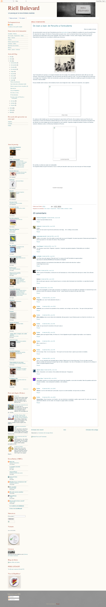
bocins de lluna (13, 476)
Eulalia (38, 297)
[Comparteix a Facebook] (59, 206)
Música (9, 47)
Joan (38, 287)
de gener (13, 105)
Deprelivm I (18, 301)
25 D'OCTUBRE (19, 323)
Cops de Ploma (13, 471)
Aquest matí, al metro (14, 336)
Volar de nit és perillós (15, 273)
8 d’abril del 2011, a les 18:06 (48, 388)
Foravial (12, 311)
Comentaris (12, 599)
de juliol (13, 73)
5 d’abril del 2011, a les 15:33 (47, 279)
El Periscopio (13, 267)
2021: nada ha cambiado (15, 269)
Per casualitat (13, 487)
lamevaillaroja (13, 495)
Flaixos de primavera (15, 82)
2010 (11, 108)
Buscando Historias (14, 229)
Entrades (11, 596)
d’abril (12, 80)
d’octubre (13, 67)
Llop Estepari (40, 246)
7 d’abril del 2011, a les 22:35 (49, 378)
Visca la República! (14, 90)
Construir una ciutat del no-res (21, 405)
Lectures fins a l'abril (20, 208)
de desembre (14, 62)
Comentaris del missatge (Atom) (45, 432)
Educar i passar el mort (13, 41)
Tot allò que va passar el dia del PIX (16, 569)
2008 (11, 112)
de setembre (14, 69)
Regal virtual (12, 502)
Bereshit (12, 191)
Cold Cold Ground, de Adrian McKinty (17, 363)
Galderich (39, 226)
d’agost (12, 71)
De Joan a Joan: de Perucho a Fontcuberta (52, 26)
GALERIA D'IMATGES (15, 351)
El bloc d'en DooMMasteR (16, 508)
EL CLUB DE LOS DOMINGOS (17, 506)
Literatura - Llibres (68, 208)
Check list (16, 396)
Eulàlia (62, 208)
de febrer (13, 103)
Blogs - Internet (11, 37)
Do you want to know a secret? (17, 501)
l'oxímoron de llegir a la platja (16, 203)
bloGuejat (12, 179)
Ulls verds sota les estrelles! (16, 492)
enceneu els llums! (14, 322)
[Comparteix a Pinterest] (60, 206)
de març (13, 101)
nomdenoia (12, 234)
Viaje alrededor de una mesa (16, 362)
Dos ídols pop (19, 219)
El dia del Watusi (19, 181)
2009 (11, 110)
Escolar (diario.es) (14, 171)
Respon (38, 221)
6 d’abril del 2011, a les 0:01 (48, 315)
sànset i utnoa (40, 369)
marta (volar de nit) (41, 236)
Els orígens (22, 18)
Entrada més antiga (92, 430)
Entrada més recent (37, 430)
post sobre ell (65, 32)
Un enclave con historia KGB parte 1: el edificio (21, 369)
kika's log (12, 461)
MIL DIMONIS (13, 245)
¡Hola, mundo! (13, 230)
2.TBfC (11, 497)
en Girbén (39, 256)
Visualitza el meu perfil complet (15, 26)
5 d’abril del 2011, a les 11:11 (47, 270)
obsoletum (12, 300)
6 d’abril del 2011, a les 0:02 (48, 323)
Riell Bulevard (23, 7)
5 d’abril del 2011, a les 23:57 (48, 297)
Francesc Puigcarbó (41, 217)
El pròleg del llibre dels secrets (16, 473)
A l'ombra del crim (14, 207)
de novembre (14, 65)
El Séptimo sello (14, 378)
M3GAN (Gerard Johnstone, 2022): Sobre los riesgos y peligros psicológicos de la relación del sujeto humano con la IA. (21, 164)
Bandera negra (13, 488)
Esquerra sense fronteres (16, 278)
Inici (64, 430)
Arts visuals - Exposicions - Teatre (52, 208)
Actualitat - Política (12, 33)
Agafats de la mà (13, 274)
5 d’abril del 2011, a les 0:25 (52, 236)
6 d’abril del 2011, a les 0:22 (48, 332)
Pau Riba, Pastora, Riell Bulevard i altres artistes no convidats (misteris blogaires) (21, 416)
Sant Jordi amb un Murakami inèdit (18, 84)
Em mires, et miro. (14, 92)
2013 (11, 56)
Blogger (57, 604)
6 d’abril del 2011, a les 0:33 (48, 358)
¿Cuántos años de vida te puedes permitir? (21, 173)
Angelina (10, 121)
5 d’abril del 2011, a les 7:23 (50, 246)
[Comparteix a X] (57, 206)
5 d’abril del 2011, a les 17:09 (46, 287)
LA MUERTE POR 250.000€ (20, 247)
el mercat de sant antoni (15, 256)
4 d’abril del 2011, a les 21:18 (53, 217)
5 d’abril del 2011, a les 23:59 (48, 306)
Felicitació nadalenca (14, 483)
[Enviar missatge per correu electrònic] (52, 206)
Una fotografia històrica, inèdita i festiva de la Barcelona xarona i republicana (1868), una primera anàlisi (21, 293)
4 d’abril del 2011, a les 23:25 (48, 226)
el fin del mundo (14, 340)
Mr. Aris (38, 270)
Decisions (12, 468)
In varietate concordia (15, 466)
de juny (12, 75)
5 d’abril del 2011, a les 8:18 (48, 256)
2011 (11, 61)
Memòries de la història (13, 45)
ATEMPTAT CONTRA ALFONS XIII (20, 353)
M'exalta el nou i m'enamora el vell (18, 481)
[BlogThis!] (56, 206)
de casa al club (13, 202)
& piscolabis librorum (15, 289)
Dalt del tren (13, 88)
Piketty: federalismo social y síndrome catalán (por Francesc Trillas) (21, 281)
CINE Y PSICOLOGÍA (15, 159)
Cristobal (10, 123)
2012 (11, 59)
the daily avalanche (14, 218)
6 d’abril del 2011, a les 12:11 (50, 369)
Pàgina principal (13, 18)
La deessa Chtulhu (18, 446)
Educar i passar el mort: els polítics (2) (19, 86)
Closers (11, 478)
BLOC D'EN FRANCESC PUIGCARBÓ (15, 148)
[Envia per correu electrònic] (54, 206)
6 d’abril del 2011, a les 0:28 (48, 349)
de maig (13, 78)
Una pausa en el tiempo (15, 367)
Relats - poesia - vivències (14, 49)
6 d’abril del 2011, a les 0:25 (48, 341)
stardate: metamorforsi (14, 462)
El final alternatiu (14, 94)
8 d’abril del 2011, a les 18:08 (48, 397)
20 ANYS (18, 149)
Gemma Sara (40, 378)
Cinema (9, 39)
